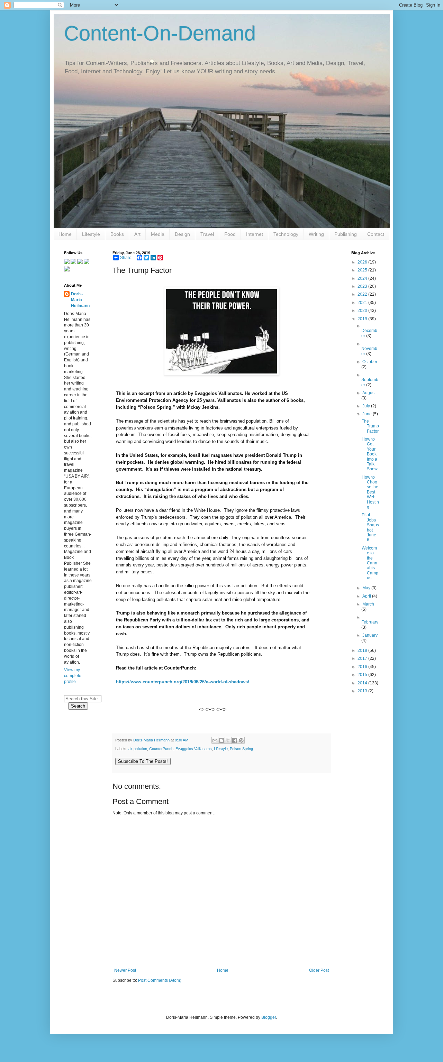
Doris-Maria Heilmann (80, 300)
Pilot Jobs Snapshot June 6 (370, 527)
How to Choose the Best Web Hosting (370, 492)
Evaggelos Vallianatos (193, 749)
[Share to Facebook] (234, 740)
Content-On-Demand (160, 33)
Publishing (345, 234)
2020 (363, 310)
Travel (207, 234)
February (369, 622)
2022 (363, 294)
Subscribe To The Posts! (143, 761)
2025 (363, 270)
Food (230, 234)
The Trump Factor (370, 426)
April (367, 596)
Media (157, 234)
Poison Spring (241, 749)
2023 (363, 286)
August (369, 392)
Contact (375, 234)
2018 (363, 650)
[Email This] (214, 740)
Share (126, 257)
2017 (363, 658)
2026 (363, 262)
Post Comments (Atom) (159, 980)
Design (182, 234)
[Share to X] (228, 740)
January (370, 635)
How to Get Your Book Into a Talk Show (370, 454)
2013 (363, 691)
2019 (363, 318)
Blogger (268, 1017)
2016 (363, 666)
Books (117, 234)
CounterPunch (161, 749)
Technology (285, 234)
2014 (363, 683)
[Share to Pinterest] (241, 740)
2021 (363, 302)
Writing (316, 234)
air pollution (137, 749)
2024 (363, 278)
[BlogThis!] (221, 740)
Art (137, 234)
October (369, 361)
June (367, 414)
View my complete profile (72, 675)
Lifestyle (91, 234)
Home (65, 234)
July (366, 406)
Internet (254, 234)
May (366, 587)
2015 (363, 674)
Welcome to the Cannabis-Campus (370, 563)
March (368, 604)
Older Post (319, 970)
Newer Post (125, 970)
